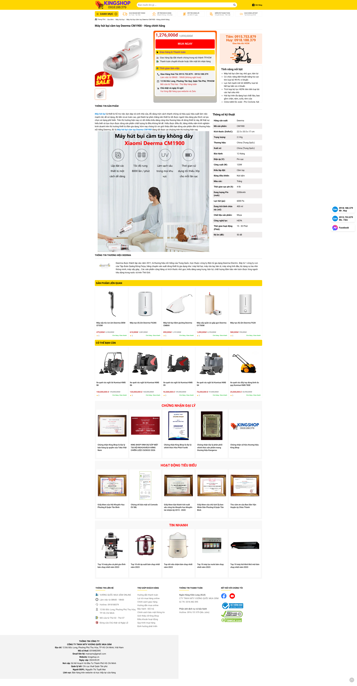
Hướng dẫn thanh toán (147, 595)
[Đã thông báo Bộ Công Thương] (232, 609)
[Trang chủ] (113, 5)
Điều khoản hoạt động (147, 619)
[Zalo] (240, 55)
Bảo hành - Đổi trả (145, 609)
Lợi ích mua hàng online (148, 598)
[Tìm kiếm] (234, 5)
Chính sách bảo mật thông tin (151, 612)
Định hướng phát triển (147, 626)
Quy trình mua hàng (146, 623)
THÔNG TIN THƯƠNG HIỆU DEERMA (113, 255)
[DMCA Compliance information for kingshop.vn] (232, 616)
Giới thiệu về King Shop (148, 616)
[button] (351, 680)
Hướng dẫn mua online (147, 605)
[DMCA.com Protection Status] (231, 621)
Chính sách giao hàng (147, 602)
